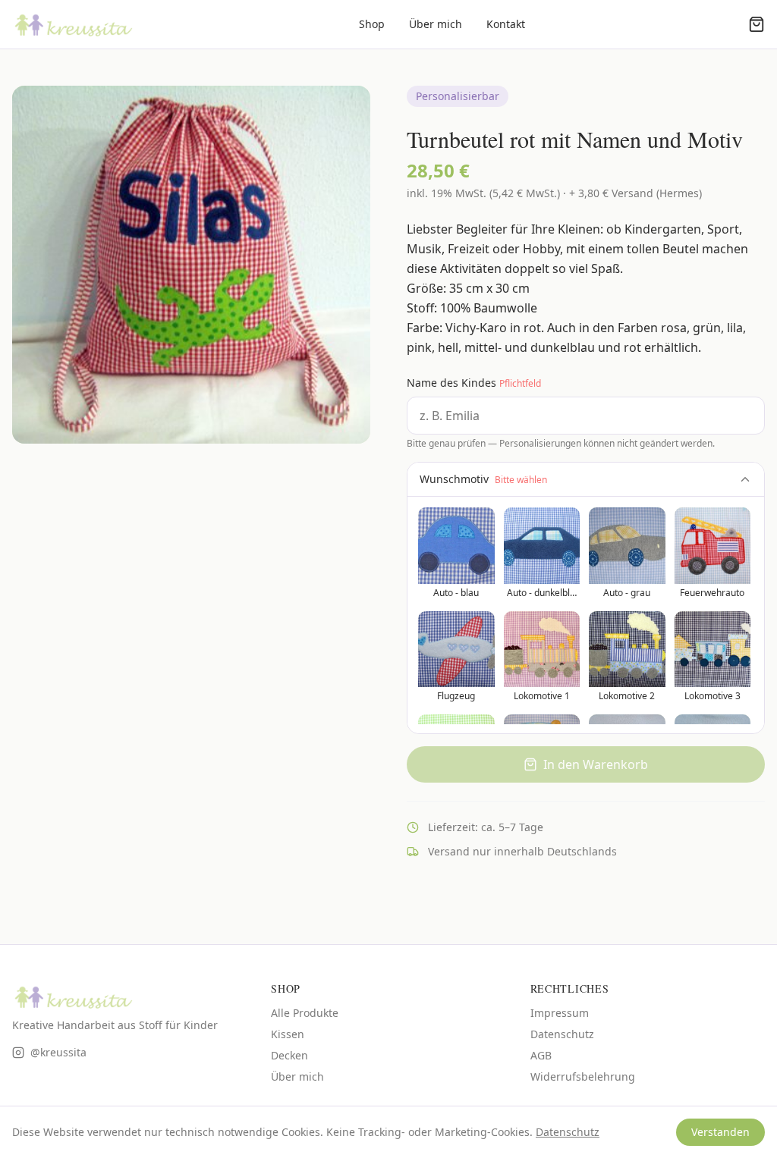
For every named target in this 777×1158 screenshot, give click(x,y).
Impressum (559, 1013)
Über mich (435, 24)
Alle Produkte (304, 1013)
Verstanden (720, 1132)
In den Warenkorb (595, 764)
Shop (372, 24)
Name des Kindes (474, 382)
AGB (541, 1055)
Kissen (287, 1034)
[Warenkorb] (756, 24)
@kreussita (58, 1052)
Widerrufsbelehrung (582, 1076)
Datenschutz (562, 1034)
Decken (289, 1055)
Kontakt (505, 24)
